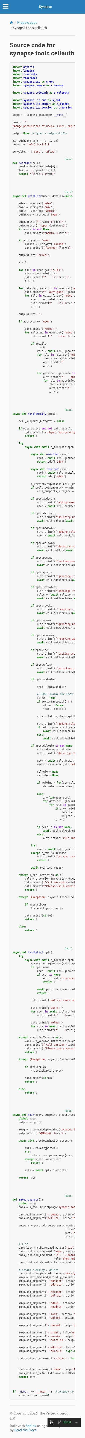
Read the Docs (25, 1430)
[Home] (11, 22)
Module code (27, 22)
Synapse (45, 7)
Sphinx (31, 1426)
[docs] (68, 159)
